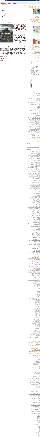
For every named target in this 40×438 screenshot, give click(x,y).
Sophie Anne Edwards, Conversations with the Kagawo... (35, 70)
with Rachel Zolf (38, 288)
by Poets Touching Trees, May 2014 (37, 262)
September (31, 76)
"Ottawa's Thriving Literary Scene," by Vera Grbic (36, 182)
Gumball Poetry (38, 434)
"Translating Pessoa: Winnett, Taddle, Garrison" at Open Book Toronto (34, 197)
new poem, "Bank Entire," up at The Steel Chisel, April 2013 (35, 382)
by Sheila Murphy (38, 291)
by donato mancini (38, 295)
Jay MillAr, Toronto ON (38, 318)
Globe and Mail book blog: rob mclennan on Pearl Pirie (35, 206)
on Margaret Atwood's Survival (37, 246)
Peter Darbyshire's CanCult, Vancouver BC (36, 356)
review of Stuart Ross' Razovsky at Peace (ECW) (36, 253)
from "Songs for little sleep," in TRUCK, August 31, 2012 (35, 393)
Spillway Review (38, 428)
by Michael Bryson (38, 296)
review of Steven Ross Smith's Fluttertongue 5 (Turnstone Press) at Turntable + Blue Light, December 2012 (34, 161)
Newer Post (1, 60)
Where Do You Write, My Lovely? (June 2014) (36, 124)
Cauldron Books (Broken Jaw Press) (37, 349)
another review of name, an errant (37, 236)
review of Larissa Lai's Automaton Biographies (36, 202)
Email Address (28, 143)
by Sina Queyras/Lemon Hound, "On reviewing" (36, 275)
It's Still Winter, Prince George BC (37, 360)
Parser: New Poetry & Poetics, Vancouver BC (36, 363)
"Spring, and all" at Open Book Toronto (36, 204)
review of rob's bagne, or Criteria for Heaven (36, 251)
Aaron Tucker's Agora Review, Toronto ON (36, 355)
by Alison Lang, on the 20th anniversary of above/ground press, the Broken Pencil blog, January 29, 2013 (34, 265)
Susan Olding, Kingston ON (37, 320)
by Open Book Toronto (38, 278)
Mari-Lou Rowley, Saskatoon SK (37, 324)
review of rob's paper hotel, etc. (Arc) (37, 250)
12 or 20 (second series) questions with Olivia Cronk (35, 60)
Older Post (25, 60)
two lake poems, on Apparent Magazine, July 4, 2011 (35, 405)
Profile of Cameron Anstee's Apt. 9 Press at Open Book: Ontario (35, 181)
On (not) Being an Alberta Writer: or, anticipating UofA (35, 231)
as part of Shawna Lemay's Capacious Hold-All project (35, 217)
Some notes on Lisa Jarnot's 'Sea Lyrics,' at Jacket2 (35, 157)
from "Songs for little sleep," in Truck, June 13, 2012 (35, 395)
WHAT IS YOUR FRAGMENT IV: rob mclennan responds (35, 134)
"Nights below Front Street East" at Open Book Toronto (35, 201)
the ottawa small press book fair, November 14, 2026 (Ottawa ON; (34, 49)
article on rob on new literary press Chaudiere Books (35, 233)
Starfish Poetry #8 (38, 416)
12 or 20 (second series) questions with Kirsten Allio (35, 66)
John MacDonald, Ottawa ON (37, 316)
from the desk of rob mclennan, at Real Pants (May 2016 (35, 101)
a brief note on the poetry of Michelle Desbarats (36, 232)
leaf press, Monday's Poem (37, 412)
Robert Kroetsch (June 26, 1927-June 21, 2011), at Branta (35, 185)
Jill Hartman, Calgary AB (38, 313)
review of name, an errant (37, 238)
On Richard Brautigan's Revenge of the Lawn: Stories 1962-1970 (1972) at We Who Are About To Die (34, 177)
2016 (30, 84)
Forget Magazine (38, 417)
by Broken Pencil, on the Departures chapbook (36, 282)
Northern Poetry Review (38, 362)
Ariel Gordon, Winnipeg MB (37, 311)
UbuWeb (39, 368)
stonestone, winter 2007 (38, 421)
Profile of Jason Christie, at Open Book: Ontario (36, 121)
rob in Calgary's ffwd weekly (37, 221)
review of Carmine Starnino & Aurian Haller (36, 254)
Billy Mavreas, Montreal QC (37, 317)
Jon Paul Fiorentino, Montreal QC (37, 309)
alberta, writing (38, 336)
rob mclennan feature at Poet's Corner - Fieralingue (35, 413)
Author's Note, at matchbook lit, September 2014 (36, 118)
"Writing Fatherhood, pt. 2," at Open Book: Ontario (36, 137)
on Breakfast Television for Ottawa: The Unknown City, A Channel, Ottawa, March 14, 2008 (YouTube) (34, 373)
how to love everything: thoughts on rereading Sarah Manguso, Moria (34, 208)
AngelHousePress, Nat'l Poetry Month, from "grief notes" (35, 409)
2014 (30, 85)
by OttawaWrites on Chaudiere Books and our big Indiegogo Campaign (34, 259)
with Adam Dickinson (38, 289)
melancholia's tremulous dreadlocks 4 (37, 424)
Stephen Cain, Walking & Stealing (33, 69)
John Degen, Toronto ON (38, 307)
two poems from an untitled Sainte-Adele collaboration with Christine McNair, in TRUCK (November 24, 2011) (34, 402)
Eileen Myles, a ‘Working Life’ (33, 64)
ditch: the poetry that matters (37, 418)
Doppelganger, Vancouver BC (37, 358)
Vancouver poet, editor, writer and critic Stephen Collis (18, 24)
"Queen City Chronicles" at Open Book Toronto (36, 205)
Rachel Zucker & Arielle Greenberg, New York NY (36, 333)
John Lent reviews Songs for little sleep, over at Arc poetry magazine (34, 153)
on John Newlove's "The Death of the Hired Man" (36, 248)
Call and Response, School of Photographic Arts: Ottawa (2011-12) (34, 96)
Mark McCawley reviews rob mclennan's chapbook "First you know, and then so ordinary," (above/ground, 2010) (34, 184)
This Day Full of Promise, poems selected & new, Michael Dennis (34, 351)
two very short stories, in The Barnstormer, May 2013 (35, 379)
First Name (28, 145)
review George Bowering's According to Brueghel (36, 213)
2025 (30, 58)
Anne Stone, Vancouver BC (37, 328)
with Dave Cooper (38, 290)
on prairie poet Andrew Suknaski (37, 200)
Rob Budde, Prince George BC (37, 303)
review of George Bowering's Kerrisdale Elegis (36, 214)
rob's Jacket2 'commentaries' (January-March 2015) (35, 53)
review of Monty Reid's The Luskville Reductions (36, 209)
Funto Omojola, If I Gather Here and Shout (34, 67)
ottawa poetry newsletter (38, 94)
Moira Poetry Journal (38, 429)
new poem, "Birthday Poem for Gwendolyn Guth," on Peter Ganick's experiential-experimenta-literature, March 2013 (34, 385)
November (31, 75)
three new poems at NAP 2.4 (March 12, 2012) (36, 398)
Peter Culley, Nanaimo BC (37, 306)
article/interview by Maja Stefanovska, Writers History (35, 189)
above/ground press (38, 93)
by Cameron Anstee (38, 286)
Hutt (39, 431)
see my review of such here (20, 28)
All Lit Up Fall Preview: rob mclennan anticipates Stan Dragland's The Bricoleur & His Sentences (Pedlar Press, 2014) (34, 116)
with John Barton (38, 292)
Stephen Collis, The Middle (33, 73)
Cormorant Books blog (38, 305)
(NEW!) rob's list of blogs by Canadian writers (36, 299)
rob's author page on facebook (37, 52)
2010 (30, 87)
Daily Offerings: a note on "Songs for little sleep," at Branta (35, 162)
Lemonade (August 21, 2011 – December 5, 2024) (34, 71)
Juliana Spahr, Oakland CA (37, 327)
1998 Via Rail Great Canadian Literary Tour (36, 55)
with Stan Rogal (38, 294)
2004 (30, 90)
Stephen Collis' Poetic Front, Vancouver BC (36, 364)
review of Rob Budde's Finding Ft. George (36, 216)
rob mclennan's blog (9, 3)
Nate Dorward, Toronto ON (37, 308)
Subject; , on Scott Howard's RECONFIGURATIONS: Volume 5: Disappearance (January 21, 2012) (35, 399)
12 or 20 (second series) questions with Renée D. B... (35, 74)
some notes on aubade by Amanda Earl (36, 235)
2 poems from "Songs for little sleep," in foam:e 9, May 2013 (35, 381)
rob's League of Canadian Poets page (36, 54)
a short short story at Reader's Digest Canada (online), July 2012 (34, 394)
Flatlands (39, 435)
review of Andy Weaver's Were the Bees (36, 239)
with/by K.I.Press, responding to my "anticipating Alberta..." (35, 285)
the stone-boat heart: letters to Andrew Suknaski (36, 237)
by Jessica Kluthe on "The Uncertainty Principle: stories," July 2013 (34, 263)
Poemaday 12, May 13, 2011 (37, 407)
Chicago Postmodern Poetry (37, 357)
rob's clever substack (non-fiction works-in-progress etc (35, 21)
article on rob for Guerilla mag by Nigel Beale (36, 211)
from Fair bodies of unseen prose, (33, 62)
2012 (30, 86)
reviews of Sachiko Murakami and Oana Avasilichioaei (35, 215)
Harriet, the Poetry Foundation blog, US (36, 321)
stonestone (39, 433)
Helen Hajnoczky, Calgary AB (37, 312)
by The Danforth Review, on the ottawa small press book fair (35, 279)
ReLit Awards (38, 366)
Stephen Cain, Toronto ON (37, 304)
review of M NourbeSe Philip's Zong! (37, 193)
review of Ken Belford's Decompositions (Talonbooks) (35, 187)
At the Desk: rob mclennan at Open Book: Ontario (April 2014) (35, 129)
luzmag (39, 426)
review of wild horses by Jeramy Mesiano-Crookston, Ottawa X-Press (34, 198)
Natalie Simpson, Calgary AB (37, 326)
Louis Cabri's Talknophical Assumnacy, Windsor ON (35, 367)
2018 (30, 83)
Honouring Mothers (38, 432)
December (31, 59)
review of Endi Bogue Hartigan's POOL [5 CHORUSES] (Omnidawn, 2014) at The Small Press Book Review (34, 130)
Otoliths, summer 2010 (38, 408)
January (31, 80)
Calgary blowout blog (38, 335)
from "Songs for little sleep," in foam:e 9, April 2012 (36, 396)
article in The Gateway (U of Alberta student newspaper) (35, 226)
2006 (30, 89)
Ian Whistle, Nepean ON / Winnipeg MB (36, 332)
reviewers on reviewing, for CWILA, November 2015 (35, 104)
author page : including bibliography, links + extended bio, (20, 5)
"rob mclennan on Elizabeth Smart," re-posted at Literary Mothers (34, 120)
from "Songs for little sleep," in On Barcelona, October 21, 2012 (35, 391)
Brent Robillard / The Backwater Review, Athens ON (35, 323)
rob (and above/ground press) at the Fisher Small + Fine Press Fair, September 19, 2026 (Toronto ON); (34, 48)
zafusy (39, 427)
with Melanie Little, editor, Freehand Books (36, 281)
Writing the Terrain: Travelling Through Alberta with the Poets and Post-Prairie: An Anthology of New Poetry (34, 241)
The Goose (39, 359)
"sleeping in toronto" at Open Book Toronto (36, 212)
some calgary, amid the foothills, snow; (34, 72)
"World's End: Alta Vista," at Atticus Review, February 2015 (35, 110)
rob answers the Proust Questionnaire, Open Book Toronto (35, 276)
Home (13, 60)
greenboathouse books (38, 436)
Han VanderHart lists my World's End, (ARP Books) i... (35, 61)
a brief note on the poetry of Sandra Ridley (36, 230)
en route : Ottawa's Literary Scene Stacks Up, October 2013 (35, 151)
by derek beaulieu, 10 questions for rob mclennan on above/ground (34, 273)
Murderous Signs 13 (38, 423)
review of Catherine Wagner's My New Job (36, 210)
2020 (30, 82)
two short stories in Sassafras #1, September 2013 (36, 376)
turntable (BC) (38, 410)
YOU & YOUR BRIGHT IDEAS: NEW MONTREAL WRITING (35, 345)
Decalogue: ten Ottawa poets (37, 343)
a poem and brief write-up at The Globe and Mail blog (35, 411)
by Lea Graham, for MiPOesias (37, 284)
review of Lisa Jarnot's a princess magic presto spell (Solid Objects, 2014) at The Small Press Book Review (34, 123)
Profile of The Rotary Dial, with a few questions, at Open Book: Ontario (34, 117)
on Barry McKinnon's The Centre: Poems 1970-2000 (35, 243)
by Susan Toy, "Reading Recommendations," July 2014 (35, 261)
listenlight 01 (39, 425)
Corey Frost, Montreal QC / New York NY (36, 310)
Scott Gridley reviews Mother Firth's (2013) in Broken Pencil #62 (34, 135)
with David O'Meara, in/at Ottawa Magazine (36, 268)
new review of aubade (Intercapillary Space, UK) (36, 222)
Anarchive (24, 26)
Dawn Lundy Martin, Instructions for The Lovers (34, 65)
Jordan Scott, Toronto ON (38, 325)
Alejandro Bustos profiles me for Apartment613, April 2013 (35, 156)
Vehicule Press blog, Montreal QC (37, 330)
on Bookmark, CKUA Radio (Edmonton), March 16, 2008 (35, 372)
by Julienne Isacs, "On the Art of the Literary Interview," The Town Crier (34, 258)
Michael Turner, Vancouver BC (37, 329)
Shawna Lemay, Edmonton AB (37, 315)
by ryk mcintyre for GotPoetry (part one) (36, 283)
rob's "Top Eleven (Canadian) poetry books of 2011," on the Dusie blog (34, 173)
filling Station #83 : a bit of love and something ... (34, 63)
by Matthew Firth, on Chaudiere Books (36, 287)
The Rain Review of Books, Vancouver (36, 365)
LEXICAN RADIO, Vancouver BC (37, 361)
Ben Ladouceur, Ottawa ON (37, 314)
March (31, 79)
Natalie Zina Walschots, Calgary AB (37, 331)
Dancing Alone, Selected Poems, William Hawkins (36, 350)
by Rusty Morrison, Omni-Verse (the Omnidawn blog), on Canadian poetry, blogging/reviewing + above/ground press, (34, 270)
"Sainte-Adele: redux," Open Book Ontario (36, 183)
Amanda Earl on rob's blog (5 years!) (37, 219)
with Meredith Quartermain (37, 293)
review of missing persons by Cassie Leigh (36, 196)
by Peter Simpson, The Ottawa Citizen (37, 277)
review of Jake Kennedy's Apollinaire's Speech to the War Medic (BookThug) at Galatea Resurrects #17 (34, 175)
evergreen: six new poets (38, 344)
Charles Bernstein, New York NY (37, 301)
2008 (30, 88)
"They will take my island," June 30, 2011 (36, 406)
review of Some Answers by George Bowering (36, 220)
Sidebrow (39, 422)
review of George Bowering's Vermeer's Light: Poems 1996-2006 (34, 225)
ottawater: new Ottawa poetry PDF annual (36, 95)
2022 (30, 81)
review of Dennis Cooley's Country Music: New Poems (35, 234)
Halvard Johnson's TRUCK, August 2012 (36, 341)
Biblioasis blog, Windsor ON (37, 302)
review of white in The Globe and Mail (37, 224)
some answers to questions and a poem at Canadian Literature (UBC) (34, 280)
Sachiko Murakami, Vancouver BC (37, 319)
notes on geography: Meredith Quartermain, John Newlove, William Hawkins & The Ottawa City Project (34, 240)
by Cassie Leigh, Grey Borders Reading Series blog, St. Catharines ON (34, 271)
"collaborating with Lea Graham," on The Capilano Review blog (34, 174)
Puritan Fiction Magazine (38, 419)
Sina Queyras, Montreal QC (37, 322)
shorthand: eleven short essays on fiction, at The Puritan (35, 164)
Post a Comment (2, 59)
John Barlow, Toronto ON (38, 300)
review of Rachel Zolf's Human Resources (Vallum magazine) (35, 227)
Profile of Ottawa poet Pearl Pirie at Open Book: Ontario (35, 178)
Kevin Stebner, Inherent (32, 68)
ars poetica (39, 414)
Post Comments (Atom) (5, 61)
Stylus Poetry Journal (38, 420)
